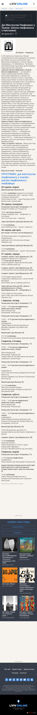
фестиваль (14, 483)
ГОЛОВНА (4, 8)
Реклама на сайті (18, 515)
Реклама (15, 673)
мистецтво (5, 483)
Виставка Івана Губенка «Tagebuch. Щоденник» (27, 555)
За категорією (17, 527)
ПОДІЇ (11, 8)
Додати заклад (29, 669)
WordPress (21, 690)
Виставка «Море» (8, 584)
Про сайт (7, 669)
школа (21, 483)
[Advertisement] (18, 501)
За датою (17, 533)
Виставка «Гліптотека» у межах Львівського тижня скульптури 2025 (27, 587)
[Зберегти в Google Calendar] (15, 34)
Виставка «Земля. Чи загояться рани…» (8, 614)
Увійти (26, 690)
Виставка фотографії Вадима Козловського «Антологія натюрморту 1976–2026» (9, 558)
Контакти (23, 673)
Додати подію (17, 669)
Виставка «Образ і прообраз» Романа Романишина (26, 614)
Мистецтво (19, 8)
